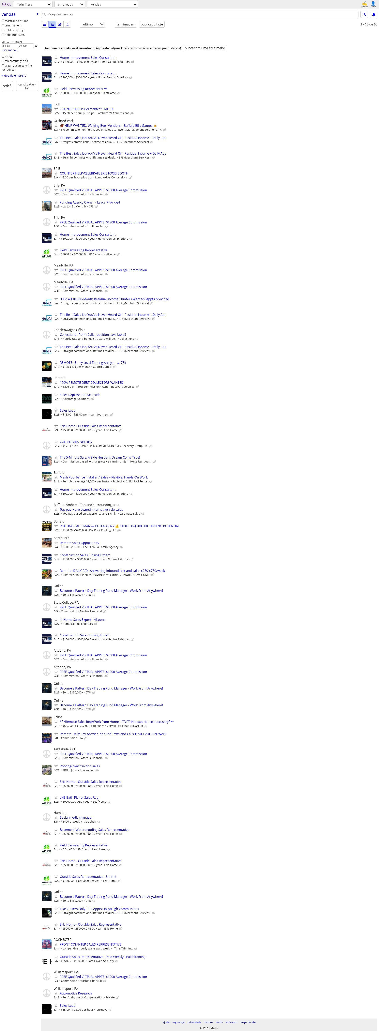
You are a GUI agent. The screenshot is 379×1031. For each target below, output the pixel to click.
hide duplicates (15, 35)
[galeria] (60, 24)
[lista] (45, 24)
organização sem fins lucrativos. (17, 68)
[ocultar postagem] (132, 62)
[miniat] (52, 24)
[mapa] (67, 24)
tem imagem (13, 25)
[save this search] (373, 14)
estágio (9, 56)
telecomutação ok (16, 61)
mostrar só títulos (16, 21)
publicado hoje (14, 30)
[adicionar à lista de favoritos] (56, 57)
